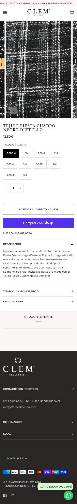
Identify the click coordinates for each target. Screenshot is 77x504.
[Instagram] (12, 495)
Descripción (12, 244)
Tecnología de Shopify (19, 485)
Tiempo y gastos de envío (20, 291)
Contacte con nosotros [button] (20, 389)
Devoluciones (13, 301)
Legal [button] (7, 433)
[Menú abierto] (9, 12)
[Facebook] (5, 495)
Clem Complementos (20, 482)
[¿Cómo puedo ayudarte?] (68, 495)
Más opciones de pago (17, 232)
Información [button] (12, 421)
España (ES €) (15, 458)
